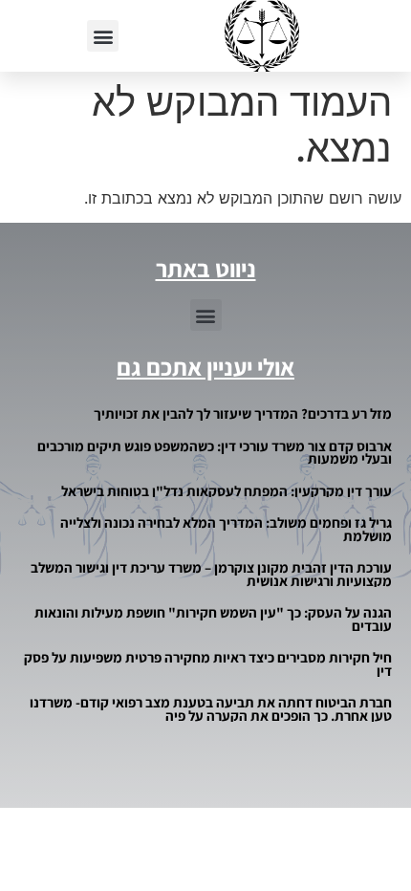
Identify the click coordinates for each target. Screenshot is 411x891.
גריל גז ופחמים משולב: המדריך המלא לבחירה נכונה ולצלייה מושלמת (226, 529)
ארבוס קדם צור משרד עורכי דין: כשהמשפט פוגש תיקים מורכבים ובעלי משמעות (214, 452)
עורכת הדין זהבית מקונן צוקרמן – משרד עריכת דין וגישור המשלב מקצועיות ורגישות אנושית (211, 574)
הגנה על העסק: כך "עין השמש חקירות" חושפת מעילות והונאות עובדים (213, 619)
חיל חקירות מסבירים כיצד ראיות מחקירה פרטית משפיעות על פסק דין (208, 664)
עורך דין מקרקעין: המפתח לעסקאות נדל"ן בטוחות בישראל (226, 491)
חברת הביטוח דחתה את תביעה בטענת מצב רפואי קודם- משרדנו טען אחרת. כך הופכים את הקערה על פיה (211, 709)
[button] (103, 36)
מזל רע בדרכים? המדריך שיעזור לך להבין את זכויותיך (243, 413)
